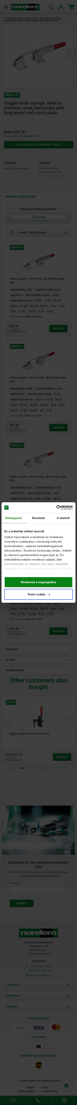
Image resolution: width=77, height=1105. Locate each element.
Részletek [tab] (38, 517)
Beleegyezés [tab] (13, 517)
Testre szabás (36, 594)
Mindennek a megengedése (38, 582)
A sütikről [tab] (63, 517)
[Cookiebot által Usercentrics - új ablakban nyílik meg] (56, 507)
